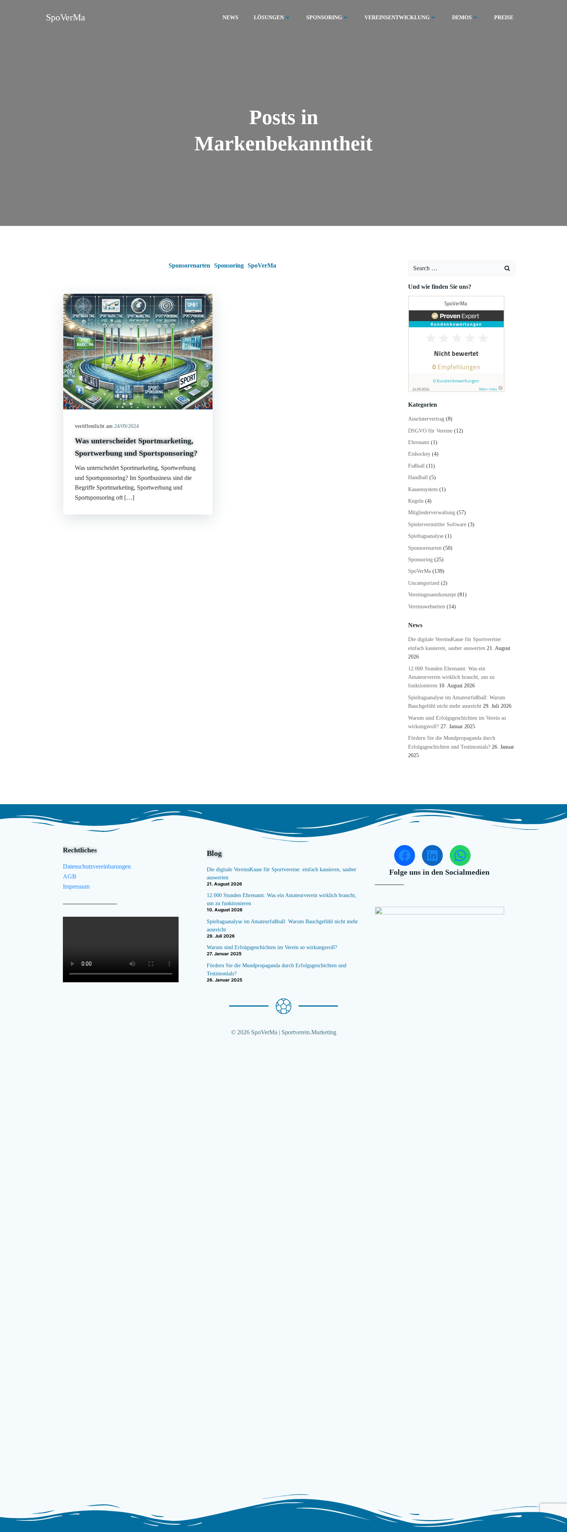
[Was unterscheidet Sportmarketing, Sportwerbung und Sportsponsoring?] (138, 350)
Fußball (416, 466)
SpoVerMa (262, 265)
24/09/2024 (126, 426)
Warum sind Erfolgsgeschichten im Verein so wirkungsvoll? (272, 947)
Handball (418, 477)
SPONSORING (324, 17)
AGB (69, 876)
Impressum (76, 886)
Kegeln (416, 501)
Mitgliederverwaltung (431, 512)
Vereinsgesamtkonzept (432, 595)
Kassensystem (423, 489)
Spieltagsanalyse (426, 536)
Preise (503, 17)
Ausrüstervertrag (426, 419)
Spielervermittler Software (437, 524)
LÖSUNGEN (269, 17)
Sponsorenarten (189, 265)
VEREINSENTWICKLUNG (397, 17)
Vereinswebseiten (426, 606)
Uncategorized (423, 583)
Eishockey (419, 454)
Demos (462, 17)
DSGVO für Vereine (430, 431)
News (230, 17)
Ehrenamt (418, 442)
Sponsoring (229, 265)
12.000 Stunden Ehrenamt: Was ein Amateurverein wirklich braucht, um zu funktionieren (451, 677)
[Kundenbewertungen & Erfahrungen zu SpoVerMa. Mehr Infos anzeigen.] (456, 343)
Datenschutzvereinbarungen (97, 866)
